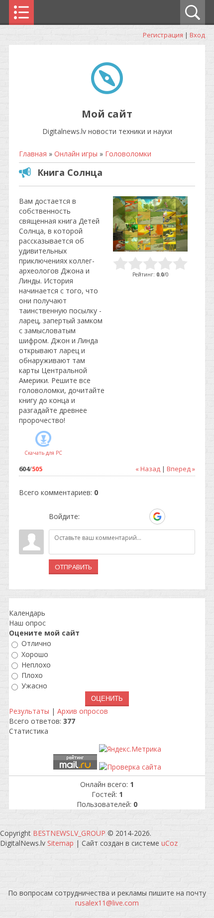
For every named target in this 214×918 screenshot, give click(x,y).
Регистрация (163, 34)
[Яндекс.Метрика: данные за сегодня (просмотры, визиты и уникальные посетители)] (130, 749)
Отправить (73, 566)
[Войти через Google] (157, 517)
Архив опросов (82, 711)
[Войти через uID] (89, 516)
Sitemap (60, 843)
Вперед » (181, 468)
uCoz (169, 843)
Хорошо (34, 654)
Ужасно (34, 686)
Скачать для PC (43, 452)
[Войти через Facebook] (122, 516)
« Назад (147, 468)
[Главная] (107, 91)
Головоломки (128, 153)
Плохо (32, 675)
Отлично (36, 644)
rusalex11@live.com (107, 903)
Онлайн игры (76, 153)
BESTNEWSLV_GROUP (69, 833)
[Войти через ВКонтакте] (106, 516)
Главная (33, 153)
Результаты (29, 711)
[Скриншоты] (150, 224)
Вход (197, 34)
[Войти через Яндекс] (139, 516)
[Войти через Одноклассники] (174, 516)
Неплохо (36, 664)
